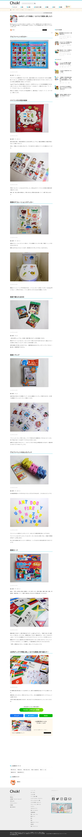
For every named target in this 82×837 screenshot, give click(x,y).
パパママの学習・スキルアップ (36, 802)
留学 (31, 818)
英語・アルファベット (34, 826)
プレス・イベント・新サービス (36, 804)
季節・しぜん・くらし (65, 66)
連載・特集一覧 (12, 807)
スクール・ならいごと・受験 (64, 37)
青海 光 (13, 29)
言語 (29, 7)
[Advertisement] (31, 750)
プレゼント (32, 806)
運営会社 (11, 797)
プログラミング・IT (34, 808)
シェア (17, 715)
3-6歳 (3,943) (27, 769)
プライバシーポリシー (13, 803)
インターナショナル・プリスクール (65, 35)
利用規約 (11, 805)
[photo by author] (31, 54)
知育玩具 (32, 824)
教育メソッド (33, 816)
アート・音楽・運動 (34, 796)
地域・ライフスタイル (34, 810)
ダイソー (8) (43, 769)
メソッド (15, 7)
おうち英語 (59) (35, 769)
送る (46, 715)
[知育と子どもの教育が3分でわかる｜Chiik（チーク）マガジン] (15, 3)
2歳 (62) (20, 769)
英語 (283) (14, 772)
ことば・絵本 (33, 794)
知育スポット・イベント (35, 822)
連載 (61, 7)
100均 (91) (14, 769)
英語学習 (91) (21, 772)
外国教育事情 (33, 812)
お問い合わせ (12, 801)
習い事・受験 (38, 7)
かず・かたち (62, 65)
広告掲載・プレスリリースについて (16, 799)
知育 (52, 32)
